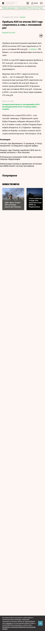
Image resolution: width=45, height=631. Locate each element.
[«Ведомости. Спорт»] (3, 3)
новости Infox (10, 184)
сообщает (33, 49)
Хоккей (22, 17)
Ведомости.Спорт (8, 33)
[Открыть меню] (41, 3)
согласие (9, 623)
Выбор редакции (8, 8)
